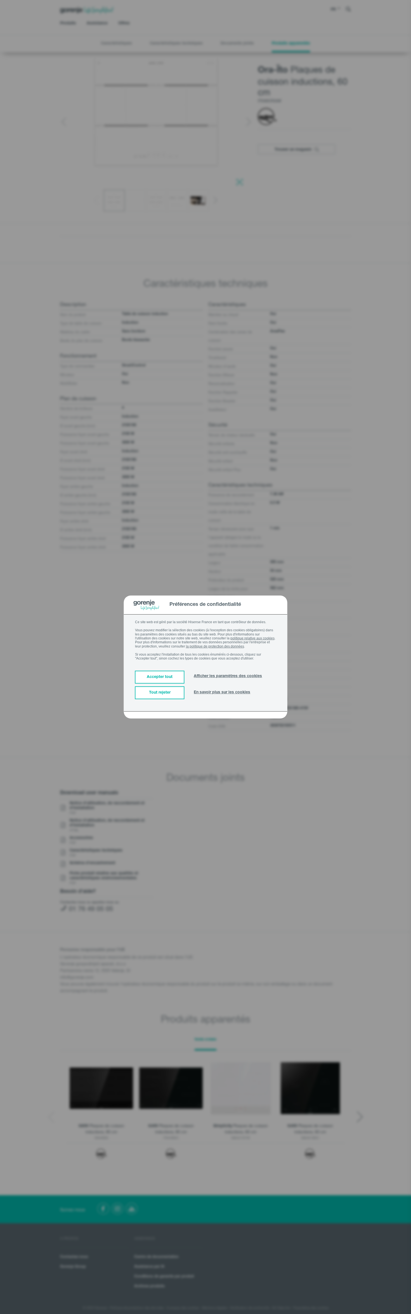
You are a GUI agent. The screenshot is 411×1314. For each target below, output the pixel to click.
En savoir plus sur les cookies (222, 692)
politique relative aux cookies (252, 638)
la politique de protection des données (215, 646)
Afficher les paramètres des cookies (228, 676)
